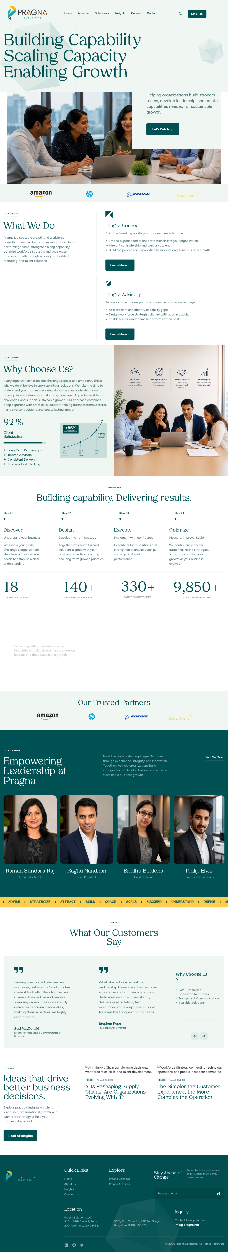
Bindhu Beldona (143, 871)
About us (83, 13)
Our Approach (114, 487)
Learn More (118, 265)
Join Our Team (215, 757)
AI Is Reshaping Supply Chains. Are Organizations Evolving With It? (115, 1092)
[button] (180, 14)
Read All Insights (20, 1136)
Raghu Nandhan (86, 871)
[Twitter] (82, 1245)
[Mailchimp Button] (219, 1193)
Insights (120, 13)
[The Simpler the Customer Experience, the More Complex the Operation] (190, 1069)
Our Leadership (13, 750)
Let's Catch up (162, 129)
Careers (136, 13)
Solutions (101, 13)
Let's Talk (197, 14)
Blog (90, 1080)
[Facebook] (74, 1245)
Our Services (12, 213)
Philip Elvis (199, 871)
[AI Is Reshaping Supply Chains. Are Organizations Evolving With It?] (118, 1069)
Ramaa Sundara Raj (30, 871)
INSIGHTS (10, 1068)
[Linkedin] (66, 1245)
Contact (152, 13)
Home (68, 13)
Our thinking (12, 357)
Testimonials (114, 923)
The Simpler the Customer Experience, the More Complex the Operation (188, 1092)
